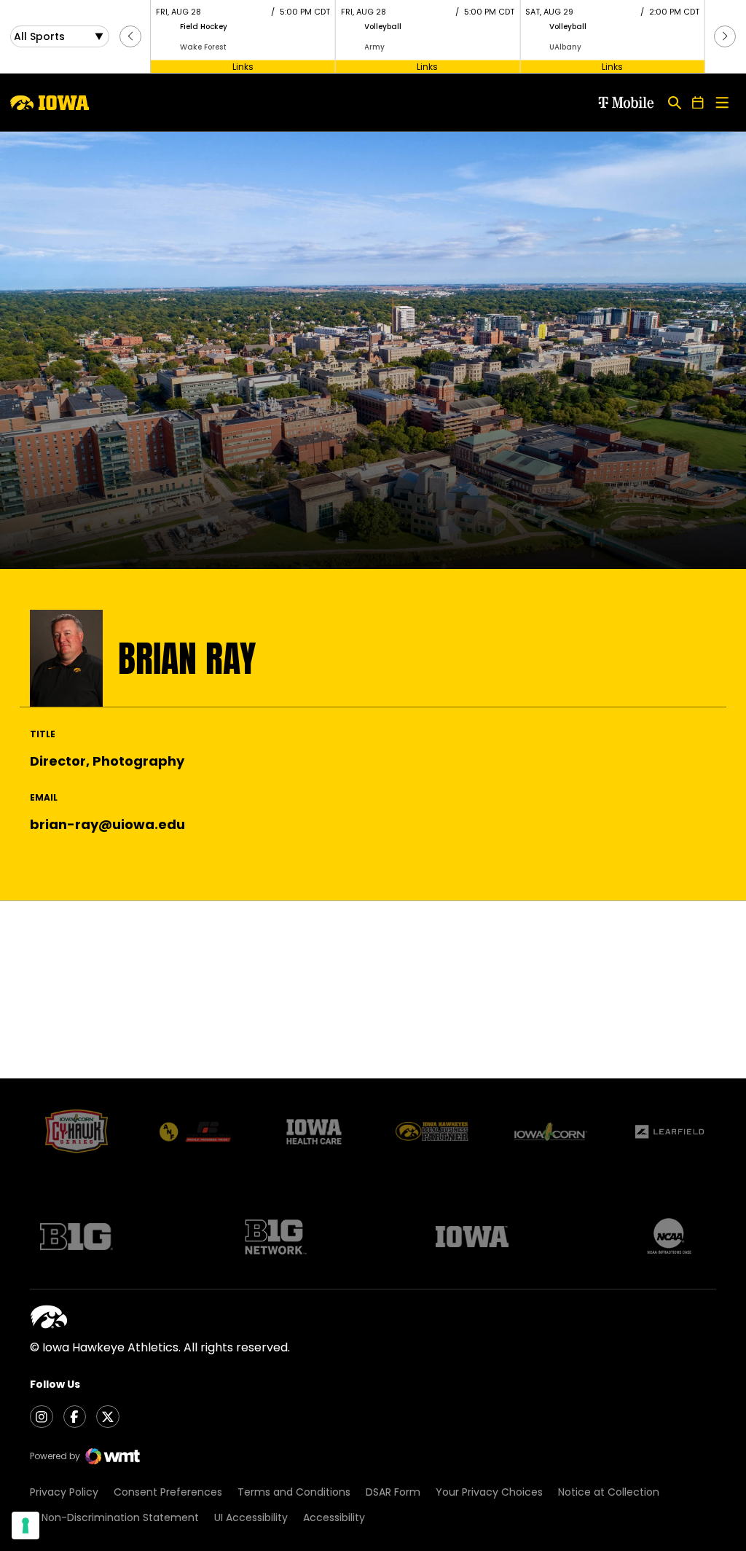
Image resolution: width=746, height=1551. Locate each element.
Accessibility (334, 1517)
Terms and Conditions (293, 1492)
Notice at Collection (608, 1492)
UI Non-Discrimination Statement (114, 1517)
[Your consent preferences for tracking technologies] (25, 1525)
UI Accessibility (251, 1517)
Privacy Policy (64, 1492)
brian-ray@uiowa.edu (107, 824)
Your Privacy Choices (489, 1492)
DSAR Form (393, 1492)
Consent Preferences (168, 1492)
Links (243, 66)
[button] (130, 36)
